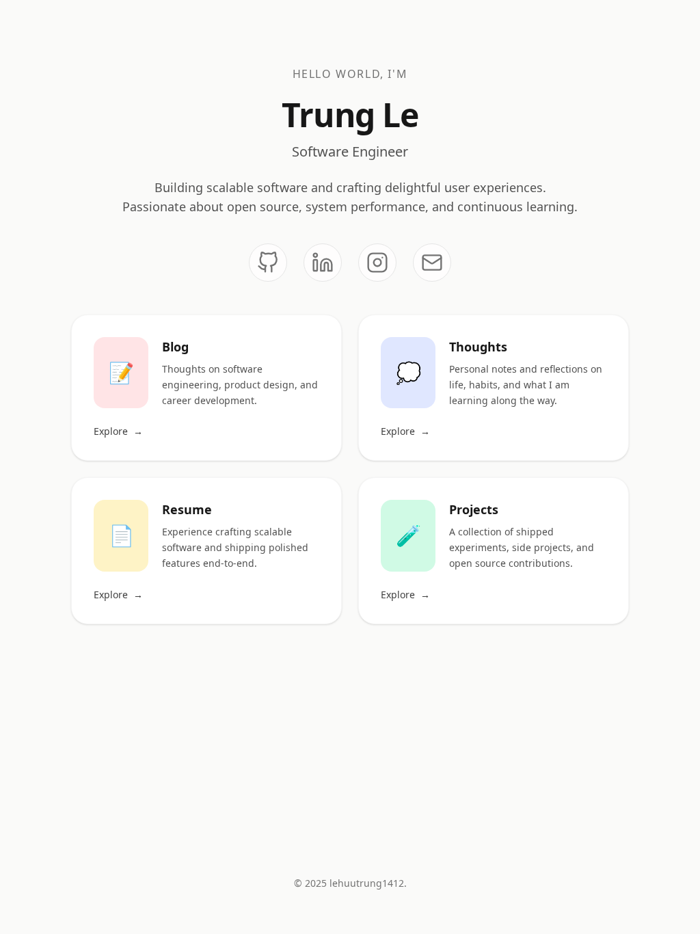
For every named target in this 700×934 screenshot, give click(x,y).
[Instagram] (377, 262)
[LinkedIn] (323, 262)
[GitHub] (268, 262)
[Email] (432, 262)
